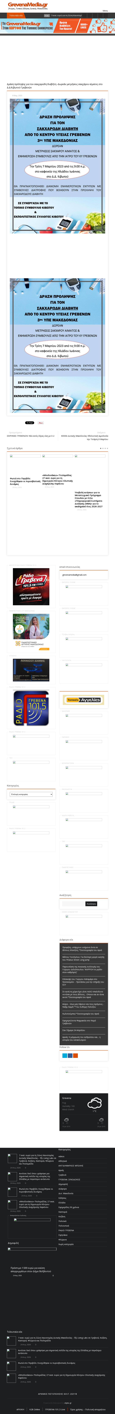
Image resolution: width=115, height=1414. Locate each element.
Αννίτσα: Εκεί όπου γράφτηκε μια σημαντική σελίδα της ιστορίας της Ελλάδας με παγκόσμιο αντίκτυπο (34, 1176)
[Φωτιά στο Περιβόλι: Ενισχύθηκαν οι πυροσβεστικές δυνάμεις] (12, 1192)
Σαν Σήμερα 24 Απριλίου (73, 1030)
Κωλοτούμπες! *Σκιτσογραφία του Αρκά (80, 1013)
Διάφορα (62, 1188)
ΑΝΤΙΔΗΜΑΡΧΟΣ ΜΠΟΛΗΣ (70, 1165)
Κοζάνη (61, 1216)
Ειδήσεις (62, 1198)
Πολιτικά (62, 1221)
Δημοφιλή (63, 1184)
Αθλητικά (62, 1161)
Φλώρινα (62, 1239)
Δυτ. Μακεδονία (65, 1193)
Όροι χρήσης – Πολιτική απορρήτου (88, 1409)
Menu (105, 6)
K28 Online (34, 1409)
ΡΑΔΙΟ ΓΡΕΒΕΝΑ (66, 1230)
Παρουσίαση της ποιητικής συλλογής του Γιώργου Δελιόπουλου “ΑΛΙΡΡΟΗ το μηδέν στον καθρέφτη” (82, 969)
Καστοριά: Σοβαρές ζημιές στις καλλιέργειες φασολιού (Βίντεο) (97, 497)
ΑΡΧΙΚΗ (20, 1409)
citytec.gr (68, 1403)
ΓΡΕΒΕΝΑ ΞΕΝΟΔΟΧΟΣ (69, 1179)
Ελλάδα (61, 1202)
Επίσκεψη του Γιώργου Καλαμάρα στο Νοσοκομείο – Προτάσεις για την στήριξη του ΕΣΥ (83, 982)
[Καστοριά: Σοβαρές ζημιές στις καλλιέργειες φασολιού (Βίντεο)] (97, 472)
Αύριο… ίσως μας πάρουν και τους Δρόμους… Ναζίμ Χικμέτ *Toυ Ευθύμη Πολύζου (83, 1005)
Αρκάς (61, 1170)
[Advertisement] (57, 62)
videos (61, 1156)
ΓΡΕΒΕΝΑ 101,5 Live (55, 1409)
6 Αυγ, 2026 (17, 1304)
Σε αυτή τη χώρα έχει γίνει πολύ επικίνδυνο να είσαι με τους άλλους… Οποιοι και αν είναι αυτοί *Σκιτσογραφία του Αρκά (83, 994)
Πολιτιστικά (63, 1225)
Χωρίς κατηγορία (65, 1244)
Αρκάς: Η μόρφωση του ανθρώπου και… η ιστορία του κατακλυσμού (81, 1038)
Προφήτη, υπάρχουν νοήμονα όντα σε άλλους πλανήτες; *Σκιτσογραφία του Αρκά (82, 948)
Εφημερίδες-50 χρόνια (68, 1207)
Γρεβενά (62, 1175)
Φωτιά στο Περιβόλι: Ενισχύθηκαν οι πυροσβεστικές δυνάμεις (36, 1190)
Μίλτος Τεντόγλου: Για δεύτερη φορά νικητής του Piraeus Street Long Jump (83, 958)
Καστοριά (62, 1212)
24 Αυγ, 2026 (24, 487)
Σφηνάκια (62, 1235)
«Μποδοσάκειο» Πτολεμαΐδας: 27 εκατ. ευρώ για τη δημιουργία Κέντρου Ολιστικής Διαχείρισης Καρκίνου (33, 479)
